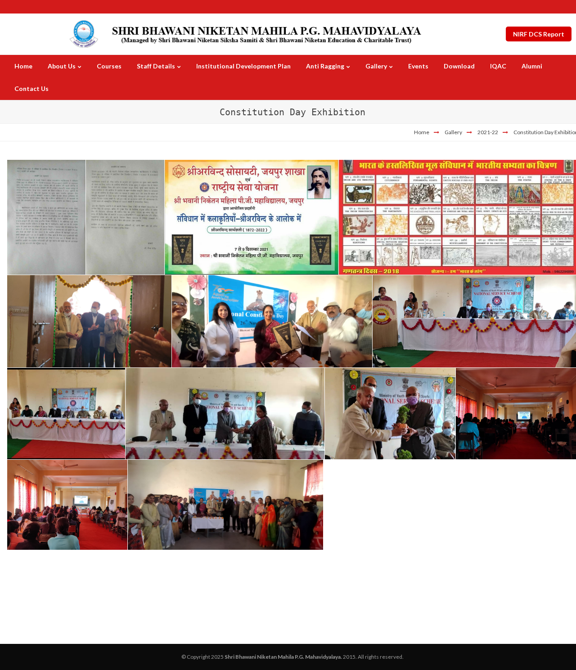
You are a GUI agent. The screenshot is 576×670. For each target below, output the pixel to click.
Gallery (453, 132)
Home (421, 132)
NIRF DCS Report (538, 34)
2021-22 (487, 132)
